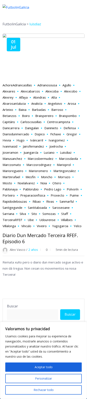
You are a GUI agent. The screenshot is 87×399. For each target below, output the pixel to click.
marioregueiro (13, 171)
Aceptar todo (44, 367)
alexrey (8, 97)
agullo (67, 85)
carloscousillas (31, 122)
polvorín (73, 189)
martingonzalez (64, 171)
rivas (50, 201)
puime (74, 195)
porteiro (9, 195)
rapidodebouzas (15, 201)
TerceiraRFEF (12, 220)
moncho (46, 177)
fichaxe (55, 134)
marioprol (64, 165)
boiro (26, 116)
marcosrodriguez (38, 165)
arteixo (8, 109)
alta (54, 97)
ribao (37, 201)
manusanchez (12, 158)
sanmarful (67, 201)
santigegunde (12, 207)
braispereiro (44, 116)
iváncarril (36, 140)
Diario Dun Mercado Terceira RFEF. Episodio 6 (40, 238)
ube (31, 220)
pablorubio (31, 189)
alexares (9, 91)
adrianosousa (47, 85)
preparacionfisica (32, 195)
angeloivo (55, 103)
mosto (7, 183)
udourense (47, 220)
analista (36, 103)
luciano (49, 152)
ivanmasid (10, 146)
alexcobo (70, 91)
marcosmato (12, 165)
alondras (39, 97)
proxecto (57, 195)
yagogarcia (60, 226)
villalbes (67, 220)
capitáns (9, 122)
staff (64, 214)
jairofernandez (33, 146)
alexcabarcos (30, 91)
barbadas (39, 109)
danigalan (32, 128)
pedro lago (52, 189)
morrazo (64, 177)
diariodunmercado (16, 134)
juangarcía (31, 152)
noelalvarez (26, 183)
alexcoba (51, 91)
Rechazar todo (44, 390)
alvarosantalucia (14, 103)
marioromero (38, 171)
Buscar (12, 306)
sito (34, 214)
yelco (78, 226)
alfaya (23, 97)
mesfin (30, 177)
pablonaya (10, 189)
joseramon (10, 152)
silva (23, 214)
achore (8, 85)
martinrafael (11, 177)
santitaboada (37, 207)
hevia (7, 140)
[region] (43, 360)
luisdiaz (66, 152)
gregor (72, 134)
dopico (40, 134)
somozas (49, 214)
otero (56, 183)
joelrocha (56, 146)
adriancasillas (22, 85)
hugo (20, 140)
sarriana (8, 214)
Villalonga (9, 226)
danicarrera (11, 128)
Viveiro (42, 226)
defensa (70, 128)
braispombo (68, 116)
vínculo (26, 226)
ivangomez (57, 140)
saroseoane (61, 207)
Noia (43, 183)
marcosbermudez (40, 158)
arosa (72, 103)
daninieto (51, 128)
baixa (22, 109)
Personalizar (43, 378)
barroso (57, 109)
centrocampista (58, 122)
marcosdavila (68, 158)
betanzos (9, 116)
